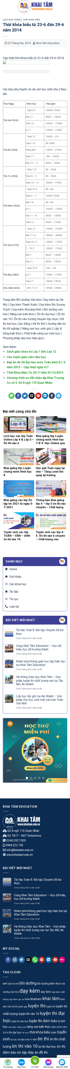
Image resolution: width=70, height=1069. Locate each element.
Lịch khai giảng (12, 20)
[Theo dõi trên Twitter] (21, 960)
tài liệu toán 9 (25, 1039)
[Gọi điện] (35, 1061)
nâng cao (21, 1027)
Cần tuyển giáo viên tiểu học (26, 357)
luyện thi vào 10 (29, 1014)
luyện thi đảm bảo (43, 1021)
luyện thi (36, 1005)
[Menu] (5, 6)
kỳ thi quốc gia (19, 1006)
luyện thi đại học (19, 1021)
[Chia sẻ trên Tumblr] (52, 396)
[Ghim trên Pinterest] (38, 396)
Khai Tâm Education (48, 43)
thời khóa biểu (40, 1032)
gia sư (21, 999)
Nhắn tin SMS (62, 1067)
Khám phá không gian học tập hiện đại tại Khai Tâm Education (40, 663)
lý (59, 1021)
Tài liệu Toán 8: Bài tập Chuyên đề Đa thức (39, 631)
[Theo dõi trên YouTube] (55, 960)
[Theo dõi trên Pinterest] (42, 960)
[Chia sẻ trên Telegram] (58, 396)
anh (5, 983)
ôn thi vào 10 (25, 1046)
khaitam (36, 999)
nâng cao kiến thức (39, 1027)
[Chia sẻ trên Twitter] (25, 396)
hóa (27, 999)
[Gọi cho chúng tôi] (35, 960)
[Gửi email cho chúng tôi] (28, 960)
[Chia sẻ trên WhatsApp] (11, 396)
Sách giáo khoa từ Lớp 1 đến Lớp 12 (31, 351)
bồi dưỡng (27, 983)
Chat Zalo (21, 1067)
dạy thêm (13, 999)
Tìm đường (8, 1067)
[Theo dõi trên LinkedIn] (48, 960)
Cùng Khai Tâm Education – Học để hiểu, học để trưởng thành (38, 647)
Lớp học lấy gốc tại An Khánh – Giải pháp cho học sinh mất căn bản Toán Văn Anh (39, 699)
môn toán (12, 1027)
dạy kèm (30, 991)
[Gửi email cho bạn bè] (32, 396)
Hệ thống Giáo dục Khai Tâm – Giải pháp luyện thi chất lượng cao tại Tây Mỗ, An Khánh (39, 680)
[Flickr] (62, 960)
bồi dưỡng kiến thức (49, 983)
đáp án (33, 1052)
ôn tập (22, 1052)
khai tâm (51, 998)
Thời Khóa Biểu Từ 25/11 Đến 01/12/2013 (35, 372)
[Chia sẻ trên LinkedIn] (45, 396)
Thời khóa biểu (31, 20)
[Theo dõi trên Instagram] (15, 960)
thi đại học (15, 1032)
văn (34, 1039)
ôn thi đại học (47, 1046)
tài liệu (14, 1039)
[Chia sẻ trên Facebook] (18, 396)
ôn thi (43, 1038)
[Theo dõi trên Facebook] (8, 960)
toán (53, 1032)
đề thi (43, 1052)
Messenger (48, 1067)
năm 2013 (56, 1027)
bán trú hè (13, 983)
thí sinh (25, 1033)
